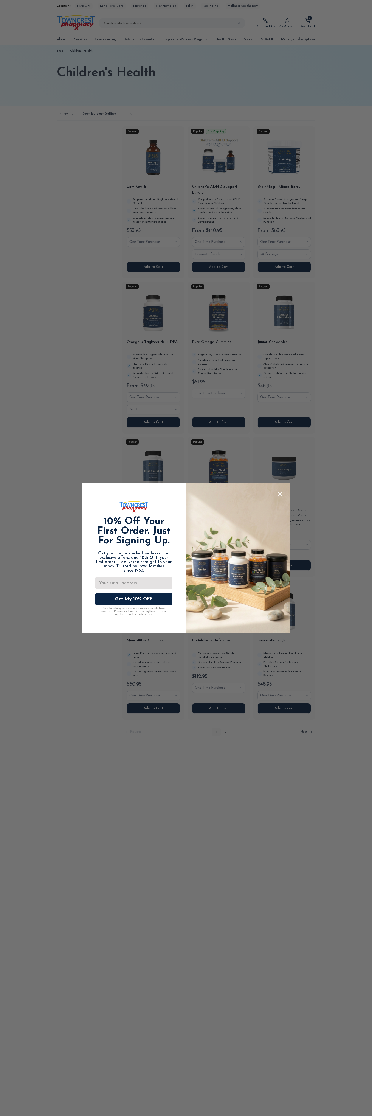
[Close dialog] (280, 494)
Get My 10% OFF (134, 599)
